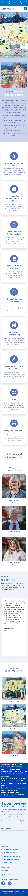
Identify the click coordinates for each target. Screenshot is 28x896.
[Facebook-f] (3, 883)
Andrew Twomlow (14, 531)
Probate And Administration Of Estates (14, 198)
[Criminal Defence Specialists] (14, 292)
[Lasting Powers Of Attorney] (14, 258)
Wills (14, 400)
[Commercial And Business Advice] (14, 224)
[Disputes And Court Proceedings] (14, 359)
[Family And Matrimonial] (14, 423)
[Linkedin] (10, 883)
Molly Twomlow (14, 500)
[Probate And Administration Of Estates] (14, 189)
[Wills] (14, 392)
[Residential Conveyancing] (14, 325)
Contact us (5, 133)
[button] (25, 8)
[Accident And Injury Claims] (14, 156)
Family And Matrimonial (14, 431)
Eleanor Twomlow (14, 563)
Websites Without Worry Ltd (15, 893)
